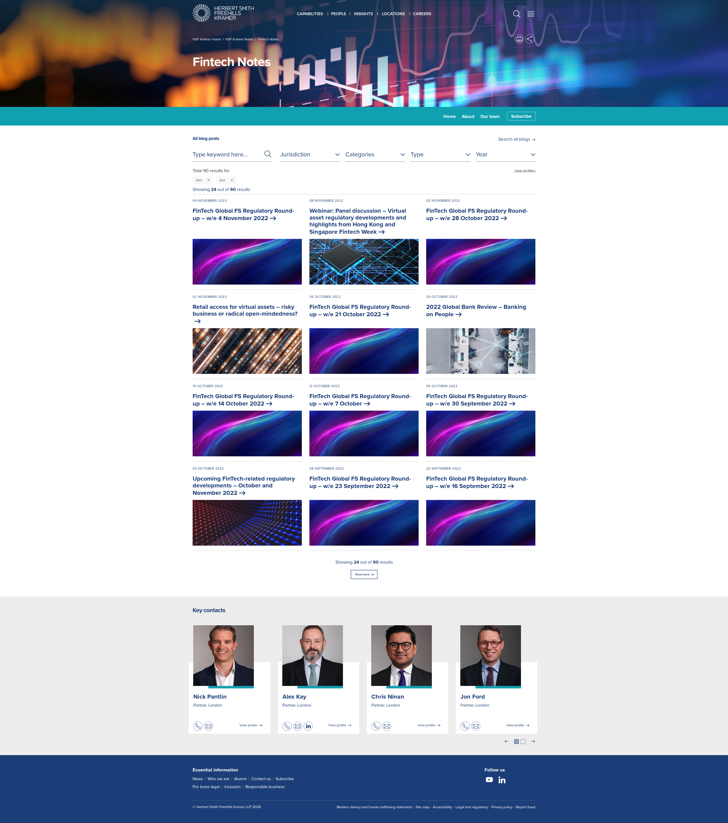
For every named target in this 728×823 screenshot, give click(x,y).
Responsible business (265, 786)
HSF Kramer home (207, 39)
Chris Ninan (387, 696)
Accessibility (442, 806)
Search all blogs (514, 139)
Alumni (240, 778)
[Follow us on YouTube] (489, 780)
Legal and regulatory (472, 806)
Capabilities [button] (310, 14)
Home (449, 116)
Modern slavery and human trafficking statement (374, 806)
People (338, 14)
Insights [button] (363, 14)
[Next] (533, 741)
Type (417, 154)
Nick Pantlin (210, 696)
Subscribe (521, 116)
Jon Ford (472, 696)
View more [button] (362, 574)
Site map (422, 806)
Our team (490, 116)
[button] (516, 14)
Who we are (218, 778)
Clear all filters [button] (525, 170)
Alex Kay (294, 696)
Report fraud (525, 806)
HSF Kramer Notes (239, 39)
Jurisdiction (295, 154)
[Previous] (506, 741)
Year (482, 154)
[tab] (516, 741)
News (198, 778)
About (468, 116)
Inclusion (232, 786)
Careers (422, 14)
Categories (359, 154)
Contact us (261, 778)
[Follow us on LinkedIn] (502, 780)
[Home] (228, 13)
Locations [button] (393, 14)
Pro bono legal (206, 786)
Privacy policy (501, 806)
